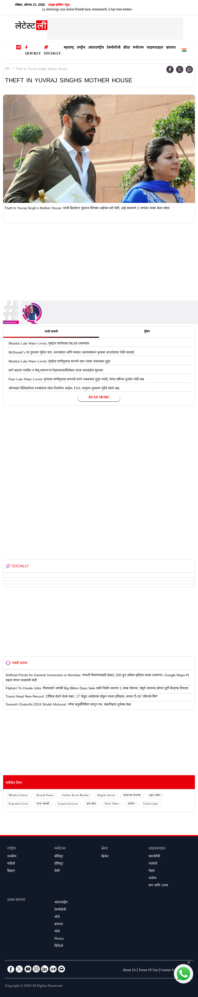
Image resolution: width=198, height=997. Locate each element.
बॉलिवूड (58, 856)
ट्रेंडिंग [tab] (147, 332)
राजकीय (11, 856)
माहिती (11, 864)
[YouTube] (27, 969)
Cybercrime (150, 804)
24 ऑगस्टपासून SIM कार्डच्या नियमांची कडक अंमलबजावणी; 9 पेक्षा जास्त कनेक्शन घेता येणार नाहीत (83, 10)
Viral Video (112, 804)
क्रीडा (126, 48)
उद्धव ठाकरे (155, 796)
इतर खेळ (91, 804)
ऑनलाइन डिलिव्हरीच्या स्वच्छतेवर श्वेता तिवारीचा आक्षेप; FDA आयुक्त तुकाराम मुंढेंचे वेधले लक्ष (63, 388)
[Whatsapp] (189, 69)
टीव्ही (57, 871)
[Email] (61, 969)
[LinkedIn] (44, 969)
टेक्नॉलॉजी (113, 48)
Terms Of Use (148, 970)
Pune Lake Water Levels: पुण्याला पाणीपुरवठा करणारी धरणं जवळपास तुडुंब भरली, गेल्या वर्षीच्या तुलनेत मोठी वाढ (76, 380)
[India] (184, 51)
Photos (59, 939)
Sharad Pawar (45, 796)
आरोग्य (131, 804)
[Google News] (53, 969)
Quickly (33, 54)
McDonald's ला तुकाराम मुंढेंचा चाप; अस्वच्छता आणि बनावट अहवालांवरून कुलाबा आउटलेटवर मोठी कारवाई (71, 353)
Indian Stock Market (75, 796)
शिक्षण (11, 871)
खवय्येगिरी (154, 856)
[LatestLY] (31, 26)
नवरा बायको (43, 804)
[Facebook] (170, 69)
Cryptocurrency (68, 804)
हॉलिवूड (58, 864)
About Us (129, 970)
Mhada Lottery (18, 796)
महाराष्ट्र (69, 48)
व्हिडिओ (58, 946)
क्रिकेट (104, 856)
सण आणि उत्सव (158, 886)
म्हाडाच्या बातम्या (132, 796)
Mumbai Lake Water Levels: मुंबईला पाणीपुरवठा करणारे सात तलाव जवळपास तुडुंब (59, 362)
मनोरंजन (138, 48)
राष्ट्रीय (81, 48)
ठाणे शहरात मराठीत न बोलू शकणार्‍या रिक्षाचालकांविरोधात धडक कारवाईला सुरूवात (55, 371)
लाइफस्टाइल (155, 48)
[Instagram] (36, 969)
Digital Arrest (106, 796)
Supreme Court (18, 804)
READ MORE (99, 397)
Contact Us (168, 970)
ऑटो (57, 917)
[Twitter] (179, 69)
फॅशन (151, 871)
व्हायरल (171, 48)
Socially (52, 54)
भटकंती (152, 864)
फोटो (57, 932)
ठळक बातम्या (16, 900)
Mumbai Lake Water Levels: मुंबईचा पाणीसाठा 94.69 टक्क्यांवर (48, 344)
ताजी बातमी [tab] (51, 332)
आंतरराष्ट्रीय (96, 48)
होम (7, 69)
